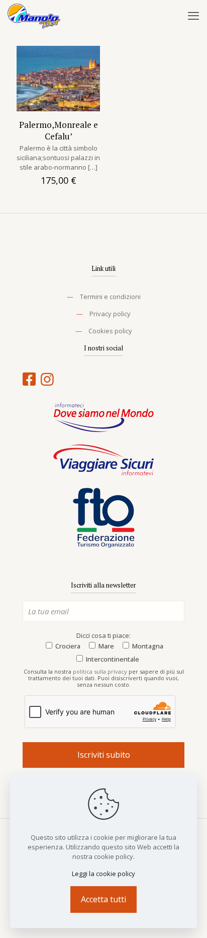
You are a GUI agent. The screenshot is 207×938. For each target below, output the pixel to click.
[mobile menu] (193, 15)
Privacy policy (110, 313)
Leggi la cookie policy (103, 873)
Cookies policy (110, 330)
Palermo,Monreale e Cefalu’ (58, 130)
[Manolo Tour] (34, 15)
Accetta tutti (103, 899)
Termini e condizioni (110, 296)
